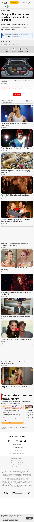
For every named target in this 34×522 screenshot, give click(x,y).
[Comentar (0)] (20, 49)
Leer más (17, 94)
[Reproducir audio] (4, 98)
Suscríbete (14, 2)
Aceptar (29, 518)
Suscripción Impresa (17, 447)
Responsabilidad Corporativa (17, 458)
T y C (17, 427)
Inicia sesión (6, 419)
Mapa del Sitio (17, 445)
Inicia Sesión (24, 2)
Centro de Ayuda (17, 465)
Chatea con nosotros (18, 453)
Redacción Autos (6, 42)
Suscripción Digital (17, 450)
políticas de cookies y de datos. (10, 520)
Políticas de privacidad (17, 462)
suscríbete (13, 419)
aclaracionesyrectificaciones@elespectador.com (17, 479)
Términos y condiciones (17, 460)
